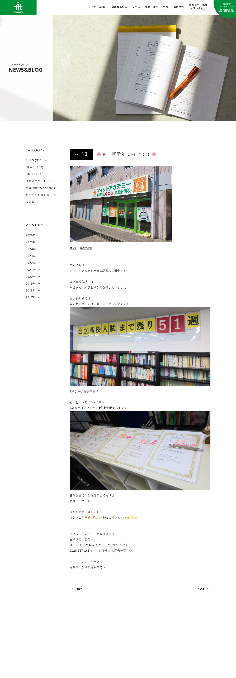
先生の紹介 (138, 635)
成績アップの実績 (142, 623)
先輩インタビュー (186, 639)
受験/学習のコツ (37, 188)
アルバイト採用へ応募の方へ (193, 634)
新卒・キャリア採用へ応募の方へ (195, 629)
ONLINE (32, 174)
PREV (78, 588)
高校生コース (99, 634)
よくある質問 (139, 641)
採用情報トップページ (184, 623)
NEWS (30, 167)
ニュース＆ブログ (142, 647)
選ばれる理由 (120, 7)
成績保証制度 (139, 629)
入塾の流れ (33, 647)
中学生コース (99, 639)
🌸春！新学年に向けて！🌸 (126, 154)
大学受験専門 (99, 629)
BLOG (73, 247)
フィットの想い (97, 7)
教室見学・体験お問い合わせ (198, 7)
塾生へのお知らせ (38, 195)
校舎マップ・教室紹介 (39, 641)
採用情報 (178, 7)
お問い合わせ (139, 653)
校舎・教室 (151, 7)
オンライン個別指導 (98, 652)
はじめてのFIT (36, 181)
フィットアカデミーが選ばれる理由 (47, 629)
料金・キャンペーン (38, 635)
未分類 (30, 202)
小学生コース (99, 644)
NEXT (201, 588)
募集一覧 (182, 644)
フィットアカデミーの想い (42, 623)
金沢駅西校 (86, 247)
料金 (166, 7)
